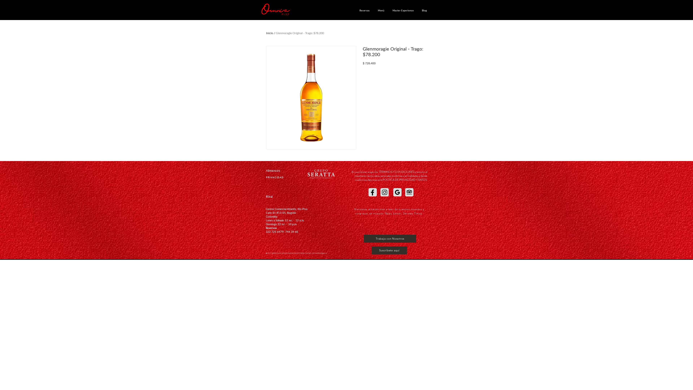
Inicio (269, 33)
